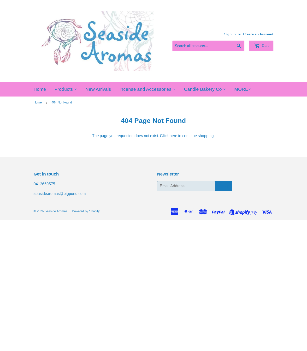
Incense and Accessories (146, 89)
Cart (265, 45)
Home (40, 89)
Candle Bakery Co (203, 89)
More (241, 89)
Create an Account (258, 34)
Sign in (230, 34)
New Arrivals (98, 89)
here (173, 136)
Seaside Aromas (56, 211)
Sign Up (223, 186)
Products (64, 89)
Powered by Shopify (86, 211)
